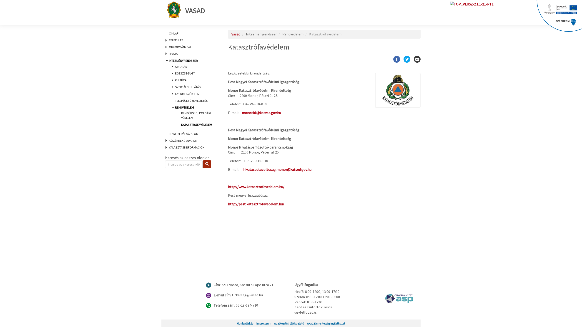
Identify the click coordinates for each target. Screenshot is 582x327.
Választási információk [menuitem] (186, 147)
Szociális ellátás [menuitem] (188, 87)
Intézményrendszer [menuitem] (190, 92)
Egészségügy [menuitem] (185, 73)
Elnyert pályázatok (183, 134)
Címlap (174, 33)
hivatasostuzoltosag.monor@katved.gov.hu (277, 169)
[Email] (417, 59)
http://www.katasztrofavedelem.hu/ (256, 186)
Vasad (195, 10)
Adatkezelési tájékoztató (289, 323)
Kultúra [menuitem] (181, 80)
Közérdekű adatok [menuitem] (183, 141)
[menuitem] (190, 33)
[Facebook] (396, 59)
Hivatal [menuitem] (174, 54)
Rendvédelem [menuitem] (193, 115)
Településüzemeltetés (191, 101)
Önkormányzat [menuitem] (180, 47)
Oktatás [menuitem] (181, 66)
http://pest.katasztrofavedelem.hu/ (256, 204)
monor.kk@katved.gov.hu (261, 112)
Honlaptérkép (245, 323)
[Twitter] (407, 59)
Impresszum (263, 323)
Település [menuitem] (176, 40)
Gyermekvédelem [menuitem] (187, 94)
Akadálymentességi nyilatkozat (326, 323)
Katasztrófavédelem (196, 125)
